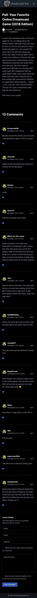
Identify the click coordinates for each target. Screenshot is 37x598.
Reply (32, 131)
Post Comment (9, 584)
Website (7, 542)
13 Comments (13, 32)
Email (6, 535)
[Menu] (34, 4)
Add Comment (9, 557)
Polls (4, 32)
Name (6, 528)
